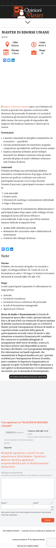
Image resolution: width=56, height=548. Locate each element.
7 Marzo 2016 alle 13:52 (37, 431)
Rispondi (7, 447)
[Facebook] (7, 3)
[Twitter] (3, 3)
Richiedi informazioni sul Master (28, 377)
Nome (4, 503)
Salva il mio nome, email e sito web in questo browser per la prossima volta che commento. (27, 511)
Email (36, 503)
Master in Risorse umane (15, 106)
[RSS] (16, 3)
